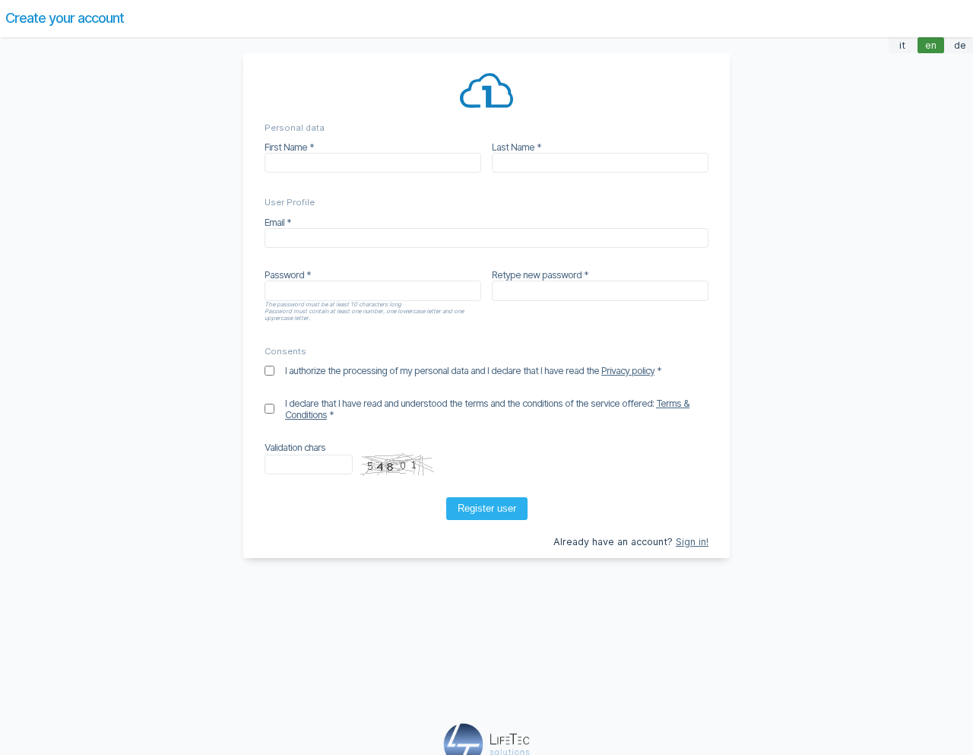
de (960, 45)
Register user (487, 508)
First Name (286, 147)
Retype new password (537, 275)
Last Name (513, 147)
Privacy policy (627, 370)
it (902, 45)
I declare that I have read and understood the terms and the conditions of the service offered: (487, 409)
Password (284, 275)
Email (274, 222)
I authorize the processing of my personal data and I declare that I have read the (469, 370)
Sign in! (692, 541)
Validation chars (295, 447)
